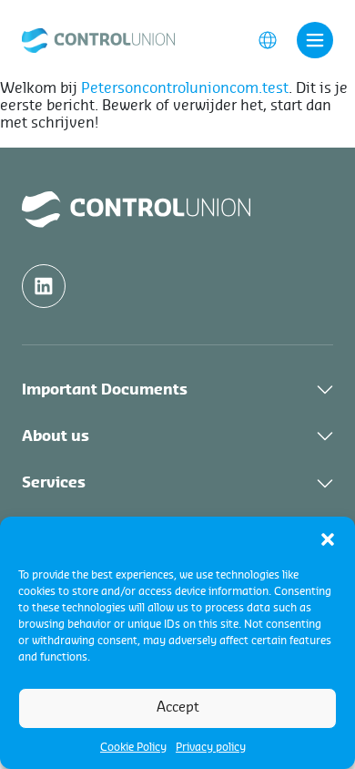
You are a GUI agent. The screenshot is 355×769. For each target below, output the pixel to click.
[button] (328, 539)
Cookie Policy (133, 747)
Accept (178, 707)
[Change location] (268, 39)
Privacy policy (211, 747)
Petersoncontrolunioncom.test (185, 88)
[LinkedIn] (44, 286)
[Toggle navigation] (315, 40)
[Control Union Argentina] (98, 39)
